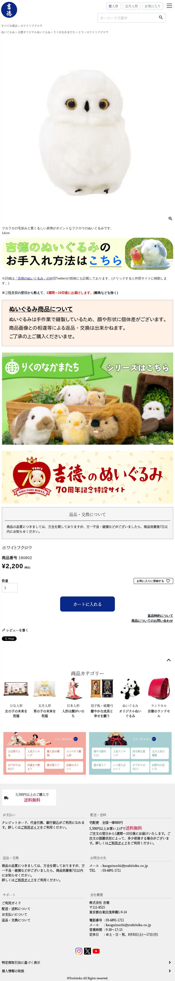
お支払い (9, 814)
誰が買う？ (53, 765)
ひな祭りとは (14, 753)
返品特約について (160, 615)
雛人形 (113, 6)
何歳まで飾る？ (33, 767)
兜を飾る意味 (139, 753)
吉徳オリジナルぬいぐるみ (34, 32)
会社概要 (96, 894)
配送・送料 (98, 814)
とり (81, 32)
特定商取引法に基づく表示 (21, 962)
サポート (9, 894)
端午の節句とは (100, 753)
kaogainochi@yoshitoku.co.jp (125, 865)
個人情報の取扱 (13, 970)
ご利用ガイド (30, 827)
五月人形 (131, 6)
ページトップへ (168, 660)
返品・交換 (11, 857)
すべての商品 (9, 26)
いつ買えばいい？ (119, 767)
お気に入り (153, 6)
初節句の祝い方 (158, 767)
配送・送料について (16, 908)
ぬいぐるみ (8, 32)
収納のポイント (72, 767)
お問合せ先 (98, 857)
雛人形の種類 (53, 753)
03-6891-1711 (112, 870)
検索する (161, 17)
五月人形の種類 (158, 753)
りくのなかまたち (64, 32)
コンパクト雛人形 (73, 753)
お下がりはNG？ (14, 767)
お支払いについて (14, 914)
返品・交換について (16, 920)
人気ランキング (33, 753)
